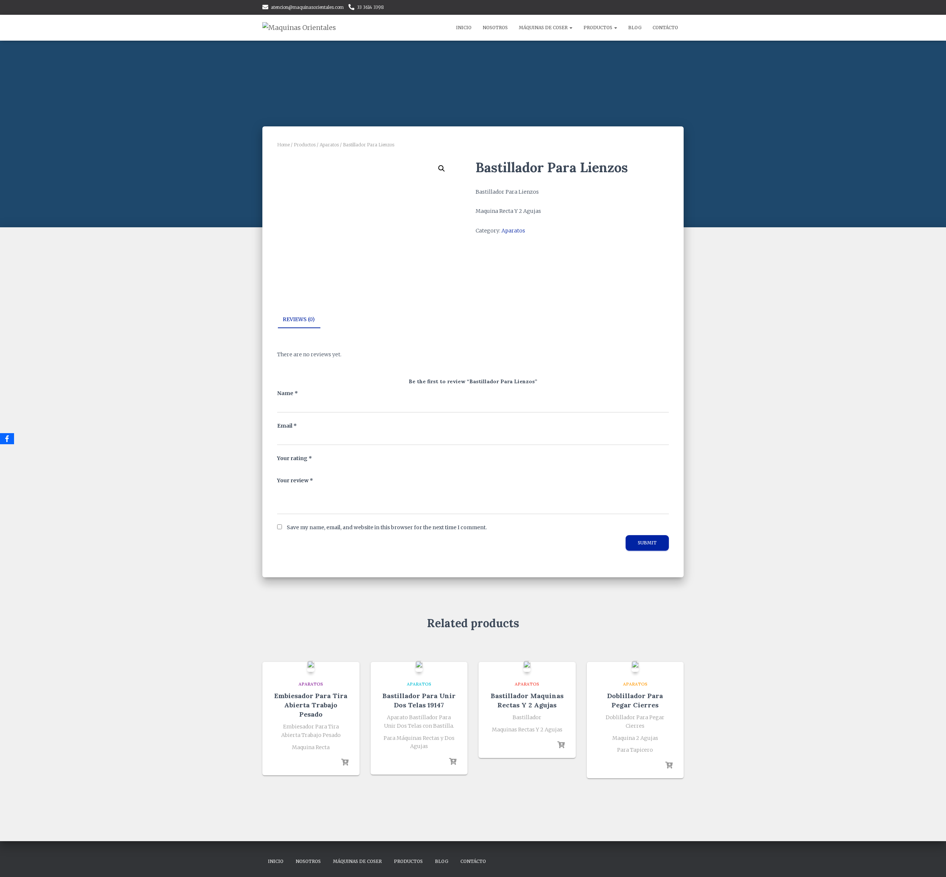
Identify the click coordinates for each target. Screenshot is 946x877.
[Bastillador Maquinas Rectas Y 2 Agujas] (527, 666)
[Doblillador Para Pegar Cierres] (635, 666)
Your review (295, 480)
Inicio (464, 27)
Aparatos (329, 144)
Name (287, 393)
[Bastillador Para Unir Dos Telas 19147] (419, 666)
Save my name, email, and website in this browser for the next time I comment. (387, 527)
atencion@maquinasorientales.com (307, 7)
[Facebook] (7, 438)
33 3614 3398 (370, 7)
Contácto (665, 27)
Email (287, 425)
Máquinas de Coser (544, 27)
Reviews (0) (299, 319)
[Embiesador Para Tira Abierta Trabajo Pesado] (310, 666)
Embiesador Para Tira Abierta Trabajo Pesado (310, 704)
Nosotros (495, 27)
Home (283, 144)
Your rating (294, 458)
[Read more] (344, 762)
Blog (635, 27)
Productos (598, 27)
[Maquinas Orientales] (299, 27)
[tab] (304, 319)
